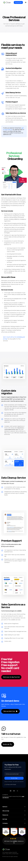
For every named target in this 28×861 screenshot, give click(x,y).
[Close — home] (14, 849)
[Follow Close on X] (17, 790)
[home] (6, 2)
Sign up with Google (11, 784)
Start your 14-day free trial (11, 677)
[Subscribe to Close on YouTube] (14, 790)
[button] (25, 2)
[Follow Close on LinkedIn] (10, 790)
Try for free (18, 2)
